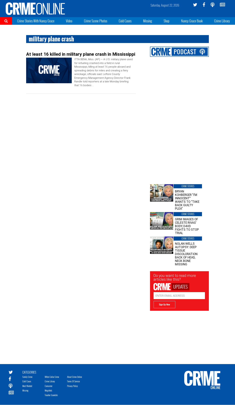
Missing (147, 20)
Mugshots (48, 390)
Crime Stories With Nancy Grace (35, 20)
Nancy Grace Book (192, 20)
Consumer (48, 386)
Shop (166, 20)
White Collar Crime (52, 377)
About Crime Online (74, 377)
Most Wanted (27, 386)
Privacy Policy (72, 386)
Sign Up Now (164, 304)
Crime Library (222, 20)
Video (69, 20)
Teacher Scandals (51, 395)
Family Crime (27, 377)
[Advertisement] (179, 335)
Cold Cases (125, 20)
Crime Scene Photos (95, 20)
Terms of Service (73, 381)
